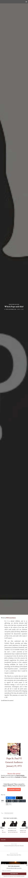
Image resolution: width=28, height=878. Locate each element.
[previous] (1, 828)
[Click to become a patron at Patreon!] (14, 791)
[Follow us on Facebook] (15, 840)
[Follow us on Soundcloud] (24, 840)
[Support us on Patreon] (26, 840)
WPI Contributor (11, 309)
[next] (27, 828)
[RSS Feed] (22, 840)
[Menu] (26, 1)
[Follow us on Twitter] (17, 840)
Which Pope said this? (14, 304)
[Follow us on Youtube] (19, 840)
